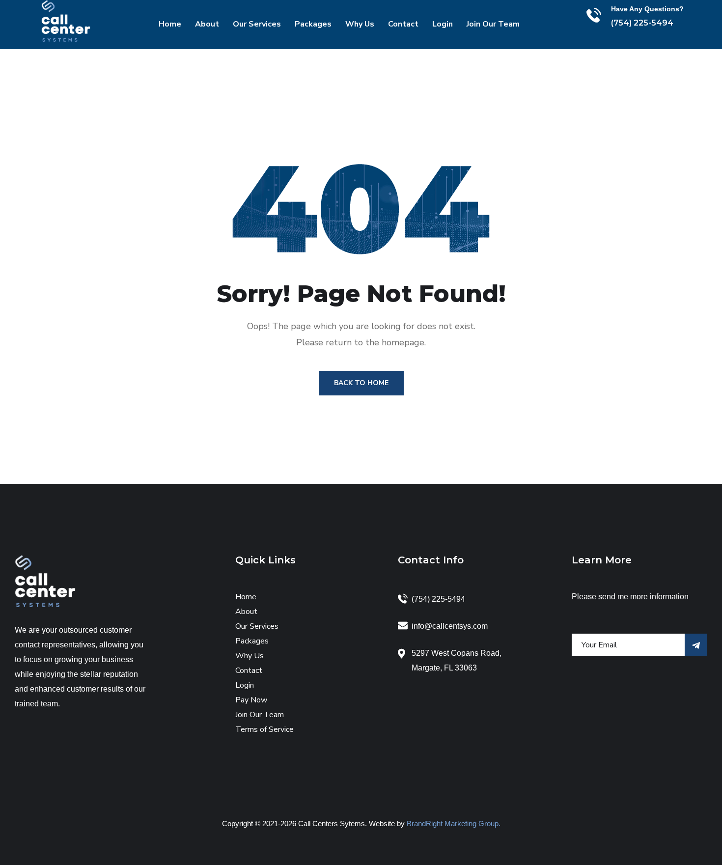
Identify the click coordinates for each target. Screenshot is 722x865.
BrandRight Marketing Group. (453, 823)
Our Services (257, 24)
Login (442, 24)
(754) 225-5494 (642, 23)
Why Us (359, 24)
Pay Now (251, 700)
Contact (403, 24)
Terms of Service (264, 729)
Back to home (361, 383)
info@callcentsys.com (450, 626)
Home (170, 24)
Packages (313, 24)
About (207, 24)
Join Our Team (493, 24)
